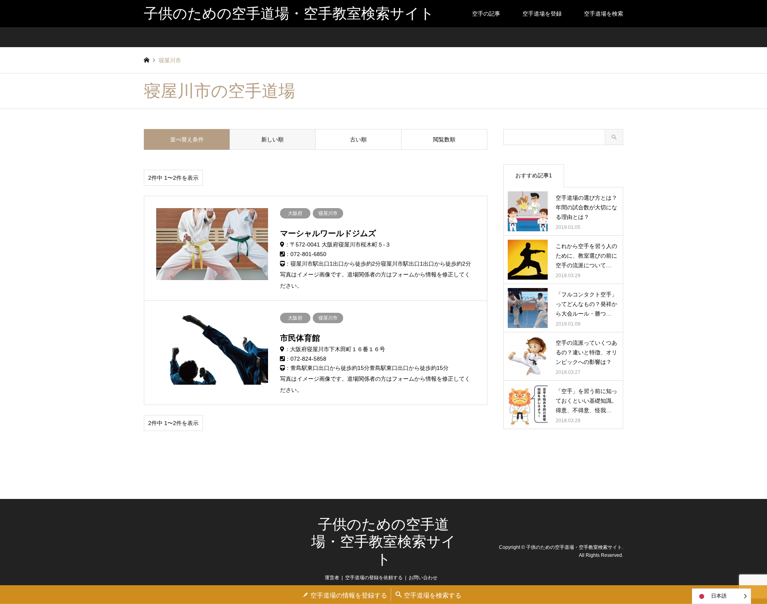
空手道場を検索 (603, 13)
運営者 (332, 577)
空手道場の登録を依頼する (374, 577)
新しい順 (272, 139)
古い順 (358, 139)
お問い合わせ (423, 577)
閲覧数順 (444, 139)
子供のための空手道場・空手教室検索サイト (383, 542)
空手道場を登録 (542, 13)
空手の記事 (486, 13)
